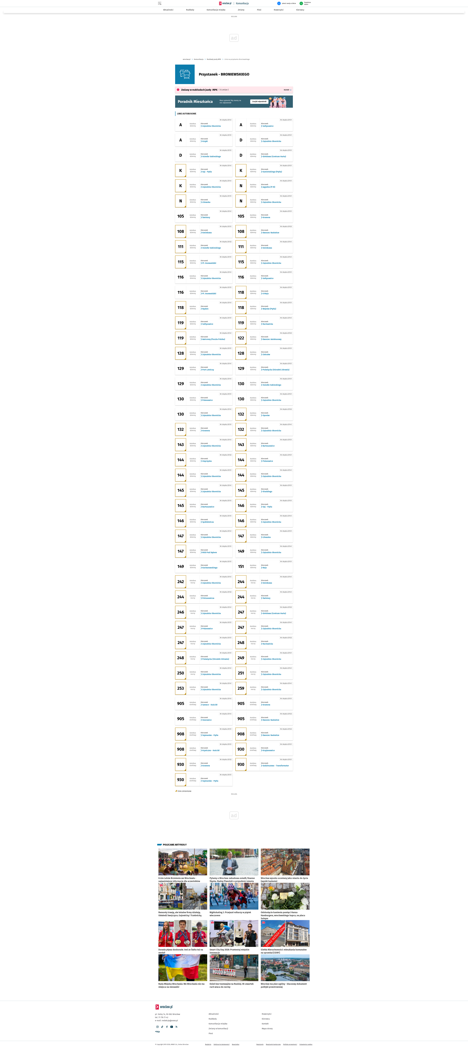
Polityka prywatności (290, 1044)
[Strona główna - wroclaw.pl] (225, 3)
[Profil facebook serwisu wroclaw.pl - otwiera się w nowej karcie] (167, 1026)
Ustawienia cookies (305, 1044)
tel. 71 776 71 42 (161, 1017)
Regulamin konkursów (273, 1044)
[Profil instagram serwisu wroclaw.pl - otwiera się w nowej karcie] (157, 1026)
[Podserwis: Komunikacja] (241, 3)
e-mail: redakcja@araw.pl (166, 1020)
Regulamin (259, 1044)
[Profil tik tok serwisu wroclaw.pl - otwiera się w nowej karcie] (162, 1026)
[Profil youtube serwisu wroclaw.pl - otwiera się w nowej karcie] (172, 1026)
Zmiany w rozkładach (199, 89)
